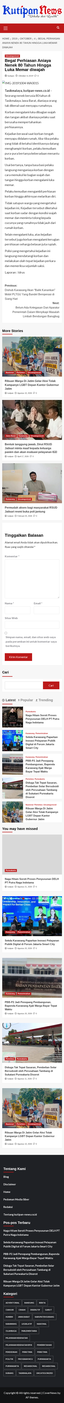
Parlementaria (29, 1331)
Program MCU (25, 1359)
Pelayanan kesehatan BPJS (19, 1345)
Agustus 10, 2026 (24, 393)
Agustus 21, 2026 (24, 887)
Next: (35, 310)
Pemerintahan (41, 733)
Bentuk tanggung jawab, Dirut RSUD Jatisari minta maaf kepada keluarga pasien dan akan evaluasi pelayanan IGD (31, 448)
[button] (5, 28)
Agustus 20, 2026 (24, 948)
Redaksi (8, 1206)
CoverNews (50, 1392)
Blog (6, 1176)
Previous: (30, 292)
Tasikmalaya (24, 1373)
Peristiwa (21, 372)
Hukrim (9, 1317)
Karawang (23, 436)
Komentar (12, 556)
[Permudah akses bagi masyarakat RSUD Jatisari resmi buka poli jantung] (32, 483)
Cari (5, 672)
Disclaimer (9, 1184)
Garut (48, 1310)
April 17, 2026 (23, 456)
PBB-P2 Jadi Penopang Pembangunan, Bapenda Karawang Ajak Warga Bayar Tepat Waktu (31, 1006)
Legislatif (27, 1324)
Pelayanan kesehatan (17, 1338)
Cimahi (22, 1310)
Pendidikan (11, 1352)
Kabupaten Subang (44, 1317)
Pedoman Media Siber (16, 1199)
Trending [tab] (45, 700)
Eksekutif (35, 1310)
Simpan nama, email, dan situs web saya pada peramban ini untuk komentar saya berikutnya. (31, 641)
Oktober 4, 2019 (25, 75)
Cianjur (10, 1310)
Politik (9, 1359)
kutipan (11, 75)
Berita (42, 1303)
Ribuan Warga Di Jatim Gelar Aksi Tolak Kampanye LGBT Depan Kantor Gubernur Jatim (32, 385)
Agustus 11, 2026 (24, 1079)
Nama (9, 603)
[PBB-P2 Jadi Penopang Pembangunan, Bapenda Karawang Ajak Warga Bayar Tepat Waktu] (12, 763)
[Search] (58, 28)
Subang (9, 1373)
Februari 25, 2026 (24, 516)
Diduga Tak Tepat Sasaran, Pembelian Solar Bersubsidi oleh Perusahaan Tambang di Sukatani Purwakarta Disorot (42, 790)
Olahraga (11, 1331)
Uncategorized (12, 56)
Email (38, 603)
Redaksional (30, 1366)
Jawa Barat (11, 436)
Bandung (29, 1303)
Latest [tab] (10, 700)
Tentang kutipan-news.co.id (20, 1214)
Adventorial (12, 1303)
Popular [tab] (26, 700)
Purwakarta (31, 712)
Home (6, 1191)
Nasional (10, 372)
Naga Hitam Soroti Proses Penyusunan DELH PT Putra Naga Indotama (42, 719)
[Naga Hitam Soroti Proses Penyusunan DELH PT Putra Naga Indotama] (12, 716)
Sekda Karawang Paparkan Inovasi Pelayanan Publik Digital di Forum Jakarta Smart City (29, 1244)
